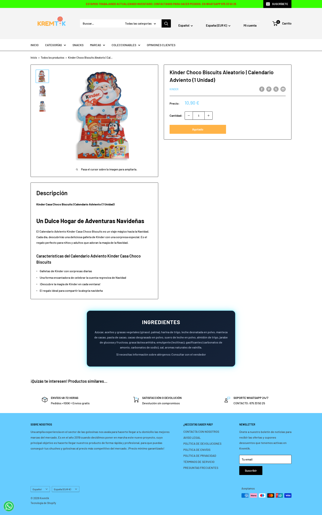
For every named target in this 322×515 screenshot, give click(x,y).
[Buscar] (166, 23)
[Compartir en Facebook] (261, 89)
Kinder (174, 89)
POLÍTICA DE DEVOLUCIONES (202, 443)
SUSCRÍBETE (280, 4)
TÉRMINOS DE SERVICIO (198, 461)
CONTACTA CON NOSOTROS (201, 431)
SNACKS (77, 45)
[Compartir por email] (283, 89)
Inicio (34, 57)
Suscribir (251, 470)
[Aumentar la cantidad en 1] (208, 115)
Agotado (197, 129)
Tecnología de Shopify (43, 503)
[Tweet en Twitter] (276, 89)
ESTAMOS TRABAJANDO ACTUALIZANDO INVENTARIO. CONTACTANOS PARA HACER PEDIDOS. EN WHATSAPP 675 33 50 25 (161, 4)
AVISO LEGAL (192, 437)
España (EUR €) (62, 489)
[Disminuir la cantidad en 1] (189, 115)
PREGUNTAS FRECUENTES (200, 467)
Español (37, 489)
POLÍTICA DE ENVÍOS (196, 449)
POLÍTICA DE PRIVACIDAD (199, 455)
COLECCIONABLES (124, 45)
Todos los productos (52, 57)
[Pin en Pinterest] (269, 89)
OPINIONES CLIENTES (161, 45)
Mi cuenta (250, 25)
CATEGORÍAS (53, 45)
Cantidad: (176, 115)
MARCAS (95, 45)
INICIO (35, 45)
